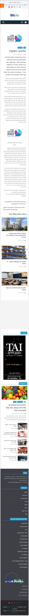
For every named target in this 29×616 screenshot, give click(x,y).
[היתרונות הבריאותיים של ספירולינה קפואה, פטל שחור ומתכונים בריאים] (14, 393)
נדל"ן (26, 529)
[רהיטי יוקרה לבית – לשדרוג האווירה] (22, 426)
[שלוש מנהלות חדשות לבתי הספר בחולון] (14, 273)
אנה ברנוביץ (14, 413)
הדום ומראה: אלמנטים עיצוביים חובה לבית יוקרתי (10, 457)
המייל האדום (24, 511)
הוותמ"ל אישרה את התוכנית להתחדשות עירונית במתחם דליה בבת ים (16, 235)
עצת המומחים (20, 401)
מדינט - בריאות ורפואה (22, 532)
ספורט (26, 504)
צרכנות (15, 401)
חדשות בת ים (24, 589)
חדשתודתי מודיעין (23, 557)
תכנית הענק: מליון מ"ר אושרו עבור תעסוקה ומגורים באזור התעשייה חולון (14, 208)
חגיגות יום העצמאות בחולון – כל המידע (16, 263)
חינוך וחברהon (24, 498)
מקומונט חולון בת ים (22, 564)
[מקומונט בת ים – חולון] (25, 22)
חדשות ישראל (24, 523)
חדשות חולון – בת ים (23, 595)
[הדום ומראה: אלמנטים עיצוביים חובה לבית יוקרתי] (22, 458)
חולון (24, 47)
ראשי (26, 514)
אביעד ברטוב (15, 54)
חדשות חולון (24, 586)
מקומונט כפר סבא (23, 542)
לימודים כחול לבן (23, 526)
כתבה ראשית (20, 47)
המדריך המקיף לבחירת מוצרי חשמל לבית (10, 441)
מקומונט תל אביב (23, 567)
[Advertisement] (14, 314)
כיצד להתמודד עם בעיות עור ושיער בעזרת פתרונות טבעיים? (10, 433)
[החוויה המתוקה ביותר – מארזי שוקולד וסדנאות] (22, 450)
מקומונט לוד (24, 548)
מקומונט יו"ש (24, 554)
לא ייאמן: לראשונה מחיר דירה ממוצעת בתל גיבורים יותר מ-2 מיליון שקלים (15, 203)
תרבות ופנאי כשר (23, 539)
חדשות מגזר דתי (23, 536)
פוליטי (26, 501)
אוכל (24, 401)
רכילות (26, 508)
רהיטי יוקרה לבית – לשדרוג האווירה (11, 425)
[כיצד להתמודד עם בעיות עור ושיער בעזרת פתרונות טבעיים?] (22, 434)
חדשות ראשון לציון (23, 592)
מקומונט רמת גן (23, 545)
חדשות (25, 492)
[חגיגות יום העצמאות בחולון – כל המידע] (14, 247)
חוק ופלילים (24, 495)
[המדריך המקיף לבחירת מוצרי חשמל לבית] (22, 442)
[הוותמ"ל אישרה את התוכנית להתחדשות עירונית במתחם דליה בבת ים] (14, 218)
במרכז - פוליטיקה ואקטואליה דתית (19, 561)
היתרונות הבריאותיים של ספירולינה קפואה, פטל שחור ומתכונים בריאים (16, 408)
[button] (2, 6)
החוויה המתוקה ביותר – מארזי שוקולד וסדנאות (10, 449)
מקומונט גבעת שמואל (22, 551)
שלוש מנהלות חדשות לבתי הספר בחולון (16, 289)
